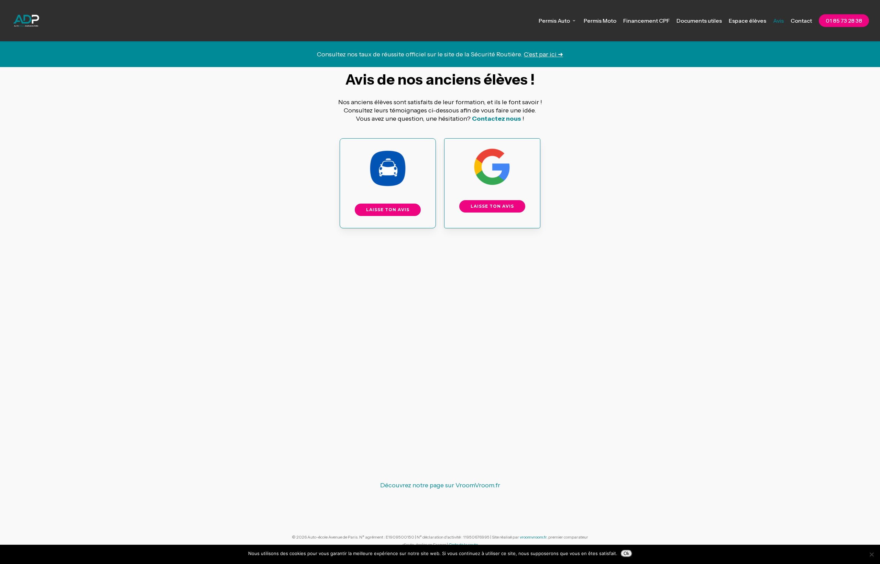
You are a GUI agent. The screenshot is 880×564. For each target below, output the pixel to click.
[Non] (871, 554)
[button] (388, 210)
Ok (626, 553)
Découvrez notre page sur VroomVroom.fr (440, 485)
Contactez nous (496, 118)
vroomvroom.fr (533, 537)
